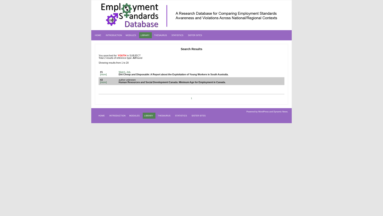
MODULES (131, 35)
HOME (98, 35)
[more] (103, 74)
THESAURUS (160, 35)
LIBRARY (145, 35)
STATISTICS (177, 35)
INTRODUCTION (114, 35)
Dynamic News (280, 111)
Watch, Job (124, 72)
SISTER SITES (195, 35)
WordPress (263, 111)
